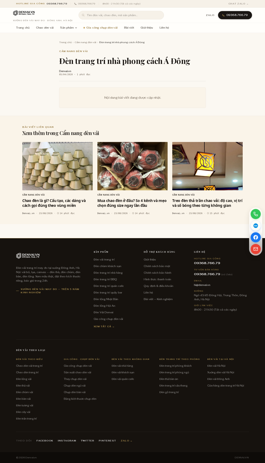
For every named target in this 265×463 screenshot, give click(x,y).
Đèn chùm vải (24, 392)
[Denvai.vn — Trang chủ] (24, 13)
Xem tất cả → (104, 326)
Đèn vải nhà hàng (122, 365)
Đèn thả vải (23, 385)
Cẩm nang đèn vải (85, 42)
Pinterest (107, 440)
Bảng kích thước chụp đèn (80, 398)
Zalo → (126, 440)
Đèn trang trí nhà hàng (108, 272)
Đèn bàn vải (23, 398)
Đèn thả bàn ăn (168, 379)
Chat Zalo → (239, 3)
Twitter (87, 440)
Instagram (67, 440)
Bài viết (129, 27)
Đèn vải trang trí (104, 259)
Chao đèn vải (45, 27)
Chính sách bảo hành (157, 272)
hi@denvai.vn (202, 285)
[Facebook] (256, 237)
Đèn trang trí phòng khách (175, 365)
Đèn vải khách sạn (123, 372)
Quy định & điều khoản (158, 286)
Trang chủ (22, 27)
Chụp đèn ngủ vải (75, 385)
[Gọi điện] (256, 214)
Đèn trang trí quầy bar (108, 292)
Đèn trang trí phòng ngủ (174, 372)
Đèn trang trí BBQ (105, 279)
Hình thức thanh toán (157, 279)
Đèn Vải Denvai (103, 312)
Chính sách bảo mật (157, 266)
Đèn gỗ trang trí (169, 392)
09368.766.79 (86, 3)
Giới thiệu (147, 27)
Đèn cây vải (23, 412)
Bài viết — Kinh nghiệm (158, 299)
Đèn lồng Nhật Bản (106, 299)
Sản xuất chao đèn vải (77, 372)
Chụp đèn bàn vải (75, 392)
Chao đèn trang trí (27, 372)
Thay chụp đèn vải (75, 379)
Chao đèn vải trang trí (29, 365)
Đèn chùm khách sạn (107, 266)
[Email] (256, 249)
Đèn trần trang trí (26, 418)
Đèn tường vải (24, 405)
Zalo (210, 15)
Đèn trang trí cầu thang (173, 385)
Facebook (44, 440)
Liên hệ (164, 27)
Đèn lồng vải (23, 379)
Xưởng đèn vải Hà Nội (220, 372)
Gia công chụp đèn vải (102, 27)
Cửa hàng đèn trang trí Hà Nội (225, 385)
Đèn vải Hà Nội (216, 365)
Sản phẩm (67, 27)
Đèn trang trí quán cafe (109, 286)
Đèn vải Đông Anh (218, 379)
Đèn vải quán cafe (123, 379)
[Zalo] (256, 226)
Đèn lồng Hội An (104, 305)
